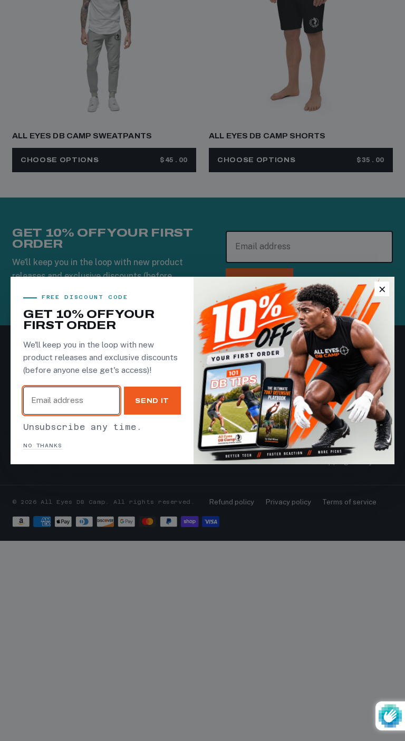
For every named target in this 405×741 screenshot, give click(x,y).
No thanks (42, 445)
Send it (152, 401)
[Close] (381, 289)
